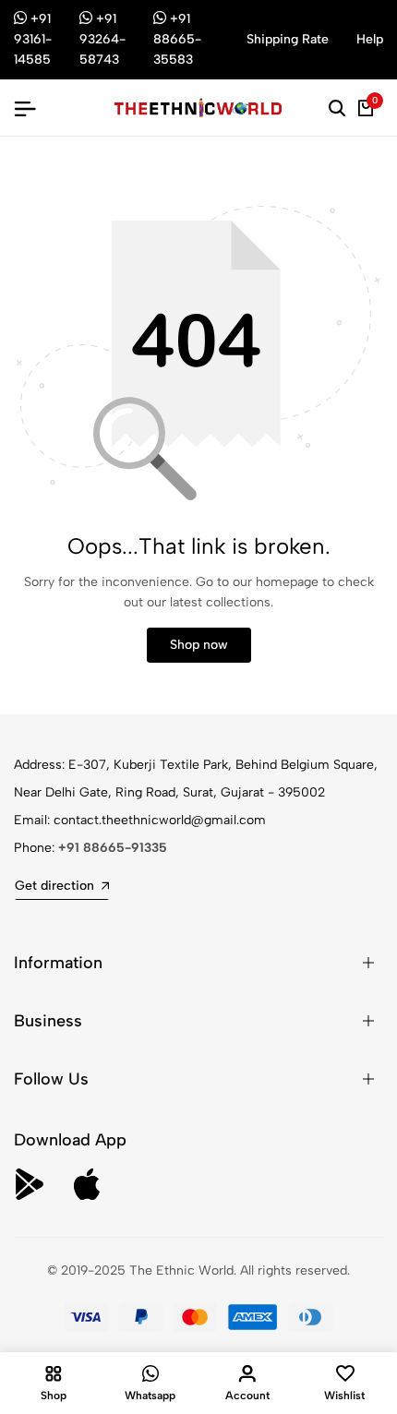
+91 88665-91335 (112, 848)
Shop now (199, 645)
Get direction (54, 885)
